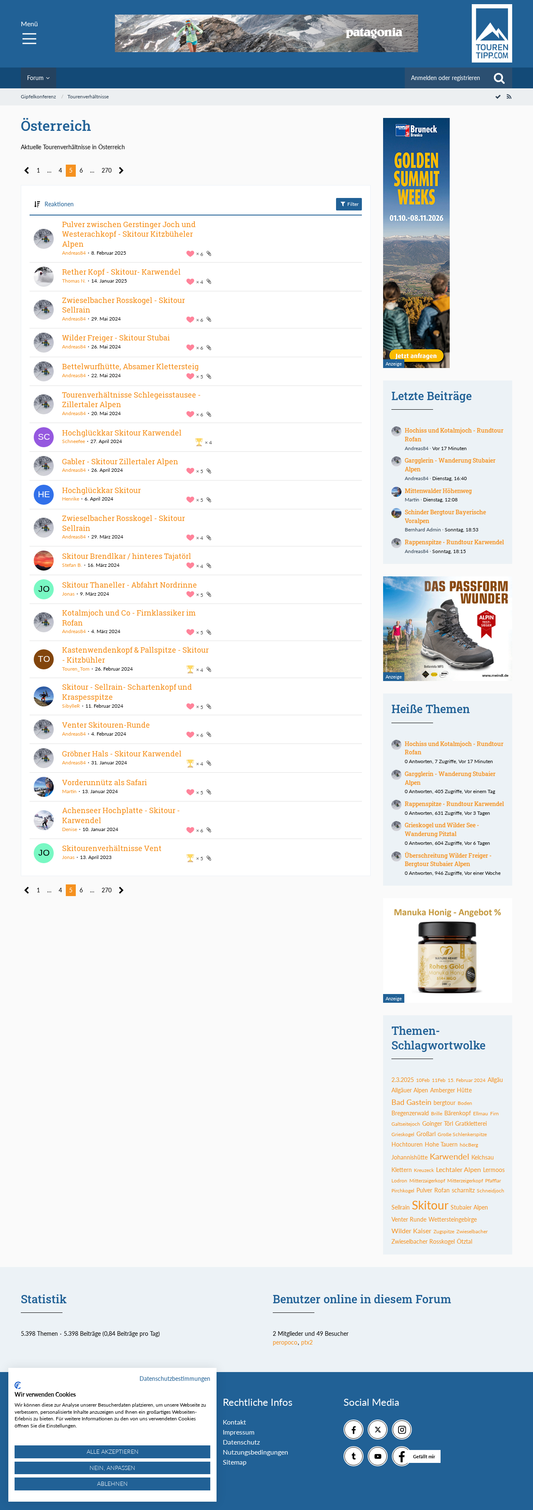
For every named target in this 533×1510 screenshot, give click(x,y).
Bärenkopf (457, 1113)
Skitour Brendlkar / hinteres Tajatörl (126, 556)
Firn (494, 1113)
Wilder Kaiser (411, 1231)
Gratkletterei (471, 1123)
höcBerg (469, 1145)
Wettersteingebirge (452, 1219)
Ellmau (480, 1113)
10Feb (423, 1080)
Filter (352, 204)
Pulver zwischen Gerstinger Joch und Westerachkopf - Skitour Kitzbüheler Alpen (129, 234)
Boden (465, 1103)
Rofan (442, 1190)
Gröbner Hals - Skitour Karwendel (122, 754)
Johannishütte (409, 1157)
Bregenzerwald (410, 1113)
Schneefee (73, 441)
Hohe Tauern (441, 1144)
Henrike (70, 499)
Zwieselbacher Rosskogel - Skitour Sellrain (123, 305)
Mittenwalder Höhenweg (438, 491)
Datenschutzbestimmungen (174, 1378)
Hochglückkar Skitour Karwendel (122, 433)
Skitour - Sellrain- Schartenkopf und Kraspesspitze (127, 692)
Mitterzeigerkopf (465, 1180)
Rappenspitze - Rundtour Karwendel (454, 542)
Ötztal (464, 1241)
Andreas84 (74, 253)
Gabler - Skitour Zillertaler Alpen (120, 461)
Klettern (401, 1169)
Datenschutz (241, 1442)
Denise (69, 829)
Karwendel (449, 1156)
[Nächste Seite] (121, 171)
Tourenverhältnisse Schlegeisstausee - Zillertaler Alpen (131, 400)
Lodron (399, 1180)
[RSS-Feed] (509, 96)
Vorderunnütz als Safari (104, 782)
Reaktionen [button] (59, 204)
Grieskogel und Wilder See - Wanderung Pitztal (442, 829)
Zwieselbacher (472, 1231)
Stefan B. (72, 565)
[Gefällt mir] (402, 1456)
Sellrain (400, 1207)
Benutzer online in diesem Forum (362, 1299)
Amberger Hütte (451, 1090)
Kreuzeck (424, 1170)
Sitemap (235, 1462)
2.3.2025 (402, 1079)
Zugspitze (443, 1231)
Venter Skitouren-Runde (106, 725)
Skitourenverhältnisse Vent (112, 848)
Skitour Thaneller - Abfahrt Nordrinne (129, 585)
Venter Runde (408, 1219)
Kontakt (234, 1422)
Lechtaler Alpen (458, 1169)
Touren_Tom (76, 669)
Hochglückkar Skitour (101, 490)
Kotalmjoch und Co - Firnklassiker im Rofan (129, 618)
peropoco (285, 1342)
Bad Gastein (411, 1102)
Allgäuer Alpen (409, 1090)
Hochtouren (407, 1144)
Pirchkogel (402, 1190)
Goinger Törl (437, 1123)
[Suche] (499, 78)
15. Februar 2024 (467, 1080)
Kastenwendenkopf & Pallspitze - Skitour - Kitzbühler (135, 655)
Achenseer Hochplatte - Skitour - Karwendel (121, 815)
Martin (69, 791)
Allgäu (495, 1079)
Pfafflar (493, 1180)
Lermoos (494, 1169)
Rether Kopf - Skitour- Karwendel (121, 272)
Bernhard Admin (423, 529)
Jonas (68, 594)
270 (107, 170)
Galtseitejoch (405, 1124)
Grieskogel (402, 1134)
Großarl (426, 1133)
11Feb (439, 1080)
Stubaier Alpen (469, 1207)
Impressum (238, 1432)
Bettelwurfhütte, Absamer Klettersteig (130, 366)
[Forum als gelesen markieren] (498, 96)
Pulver (424, 1190)
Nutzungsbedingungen (255, 1452)
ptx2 (307, 1342)
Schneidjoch (490, 1190)
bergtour (444, 1102)
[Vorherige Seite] (27, 171)
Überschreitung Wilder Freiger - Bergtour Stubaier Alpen (448, 859)
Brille (436, 1113)
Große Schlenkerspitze (462, 1134)
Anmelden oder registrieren (445, 77)
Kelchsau (482, 1157)
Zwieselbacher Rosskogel (423, 1241)
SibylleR (71, 706)
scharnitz (463, 1190)
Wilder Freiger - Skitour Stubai (116, 338)
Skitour (430, 1205)
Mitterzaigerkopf (427, 1180)
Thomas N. (74, 281)
